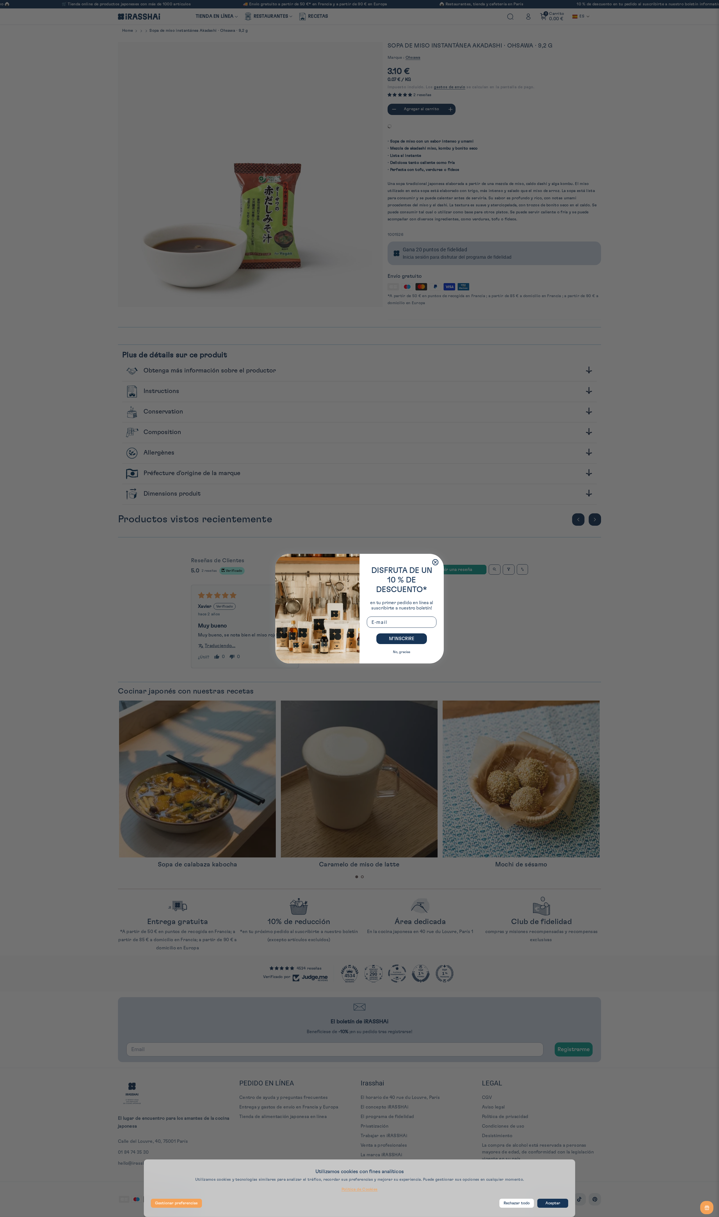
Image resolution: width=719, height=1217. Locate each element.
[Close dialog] (435, 562)
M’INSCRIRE (401, 638)
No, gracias (401, 652)
